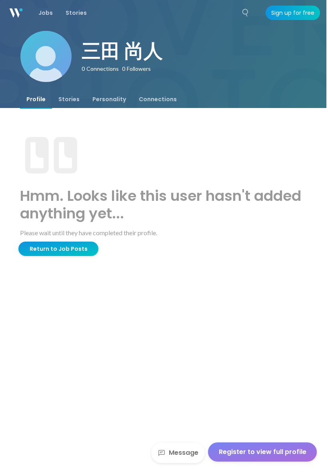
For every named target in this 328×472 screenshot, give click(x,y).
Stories (69, 99)
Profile (36, 99)
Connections (158, 99)
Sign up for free (292, 13)
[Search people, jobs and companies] (246, 13)
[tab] (36, 99)
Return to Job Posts (59, 249)
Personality (109, 99)
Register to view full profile (262, 451)
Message (183, 452)
